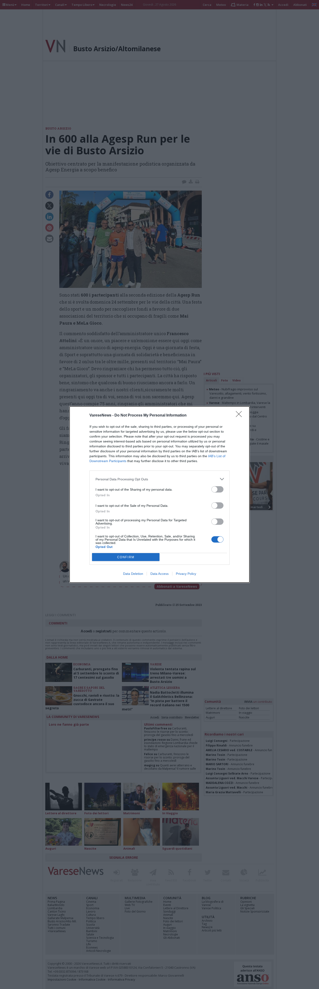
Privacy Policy (186, 574)
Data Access (159, 574)
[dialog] (159, 494)
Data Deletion (133, 574)
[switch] (217, 489)
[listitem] (159, 479)
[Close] (240, 415)
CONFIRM (126, 557)
